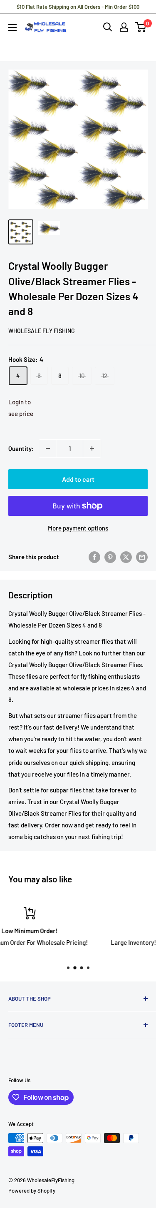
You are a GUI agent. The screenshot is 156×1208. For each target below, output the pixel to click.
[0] (141, 27)
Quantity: (21, 448)
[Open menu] (12, 27)
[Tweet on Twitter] (126, 556)
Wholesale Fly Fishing (41, 330)
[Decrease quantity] (48, 448)
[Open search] (107, 27)
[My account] (124, 27)
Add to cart (78, 479)
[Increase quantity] (92, 448)
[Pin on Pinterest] (110, 556)
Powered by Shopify (31, 1190)
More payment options (78, 528)
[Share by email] (142, 556)
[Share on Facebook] (94, 556)
